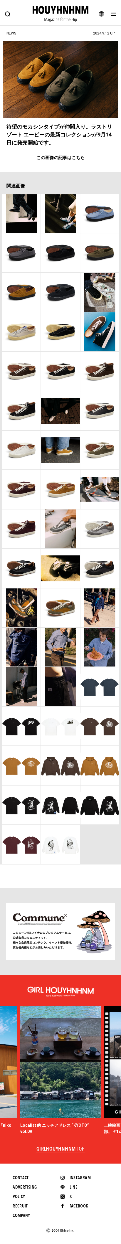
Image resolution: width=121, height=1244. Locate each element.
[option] (60, 1070)
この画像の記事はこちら (60, 158)
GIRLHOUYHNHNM (60, 1149)
